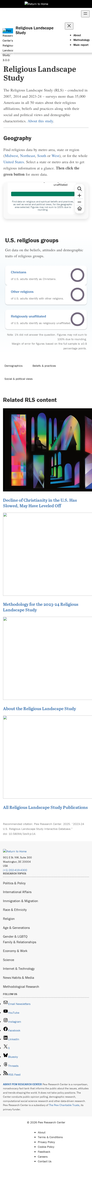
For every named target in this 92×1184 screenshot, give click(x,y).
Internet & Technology (19, 968)
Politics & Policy (14, 883)
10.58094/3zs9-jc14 (22, 834)
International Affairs (17, 892)
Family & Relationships (19, 942)
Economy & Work (15, 951)
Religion (9, 918)
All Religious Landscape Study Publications (45, 807)
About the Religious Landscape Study (39, 708)
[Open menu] (85, 13)
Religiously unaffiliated (28, 316)
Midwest (11, 155)
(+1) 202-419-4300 (15, 870)
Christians (18, 272)
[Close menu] (69, 26)
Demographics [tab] (13, 366)
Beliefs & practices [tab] (44, 366)
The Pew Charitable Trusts (64, 1105)
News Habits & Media (18, 977)
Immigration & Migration (20, 901)
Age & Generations (16, 927)
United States (13, 161)
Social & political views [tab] (18, 379)
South (41, 155)
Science (8, 960)
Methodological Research (21, 986)
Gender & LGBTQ (15, 936)
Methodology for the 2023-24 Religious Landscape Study (40, 607)
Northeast (27, 155)
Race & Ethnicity (15, 909)
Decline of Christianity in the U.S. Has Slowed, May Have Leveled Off (40, 503)
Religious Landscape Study (34, 30)
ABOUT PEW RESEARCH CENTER (22, 1084)
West (55, 155)
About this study (40, 120)
